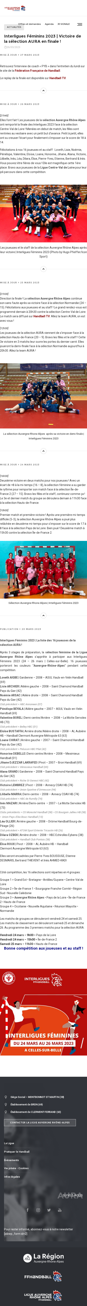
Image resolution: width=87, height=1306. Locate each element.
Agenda (49, 24)
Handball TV (57, 78)
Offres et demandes (29, 24)
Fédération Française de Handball (37, 70)
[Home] (43, 1258)
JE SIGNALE (64, 24)
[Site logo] (15, 8)
